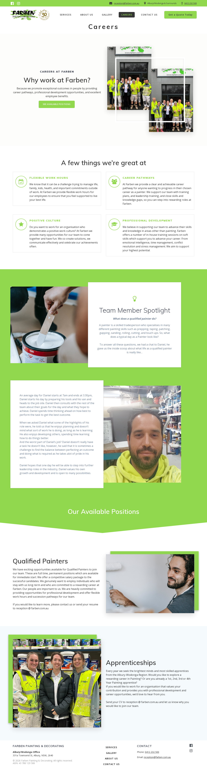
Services (65, 14)
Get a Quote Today (180, 14)
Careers (126, 14)
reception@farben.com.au (126, 3)
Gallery (107, 14)
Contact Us (149, 14)
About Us (86, 14)
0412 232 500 (190, 3)
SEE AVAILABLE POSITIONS (57, 104)
